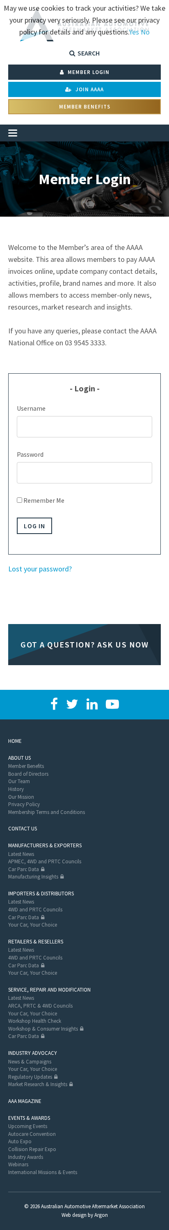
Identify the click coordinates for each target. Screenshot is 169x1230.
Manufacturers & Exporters (45, 845)
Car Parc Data (23, 869)
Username (31, 408)
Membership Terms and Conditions (46, 812)
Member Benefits (84, 106)
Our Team (19, 781)
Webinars (18, 1164)
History (16, 789)
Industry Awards (25, 1157)
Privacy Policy (24, 804)
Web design (74, 1215)
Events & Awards (29, 1117)
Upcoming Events (27, 1126)
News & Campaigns (29, 1061)
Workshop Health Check (34, 1020)
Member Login (88, 72)
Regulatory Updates (30, 1076)
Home (15, 741)
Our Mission (21, 796)
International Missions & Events (42, 1172)
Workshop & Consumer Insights (43, 1028)
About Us (19, 757)
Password (30, 454)
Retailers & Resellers (35, 941)
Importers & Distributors (41, 893)
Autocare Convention (32, 1134)
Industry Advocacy (32, 1053)
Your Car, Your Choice (32, 924)
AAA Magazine (24, 1101)
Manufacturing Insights (33, 876)
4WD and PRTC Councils (35, 909)
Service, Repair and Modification (49, 989)
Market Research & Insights (37, 1084)
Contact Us (22, 828)
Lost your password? (40, 568)
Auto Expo (20, 1141)
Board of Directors (28, 773)
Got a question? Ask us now (84, 644)
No (145, 32)
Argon (101, 1215)
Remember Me (43, 500)
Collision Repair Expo (32, 1149)
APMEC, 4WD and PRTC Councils (44, 861)
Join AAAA (89, 89)
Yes (134, 32)
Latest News (21, 854)
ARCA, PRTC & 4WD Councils (40, 1005)
